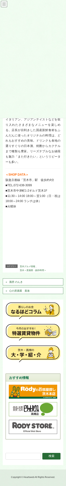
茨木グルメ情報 (27, 266)
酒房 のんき (16, 281)
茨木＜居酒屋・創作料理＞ (33, 270)
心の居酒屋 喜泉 (19, 290)
